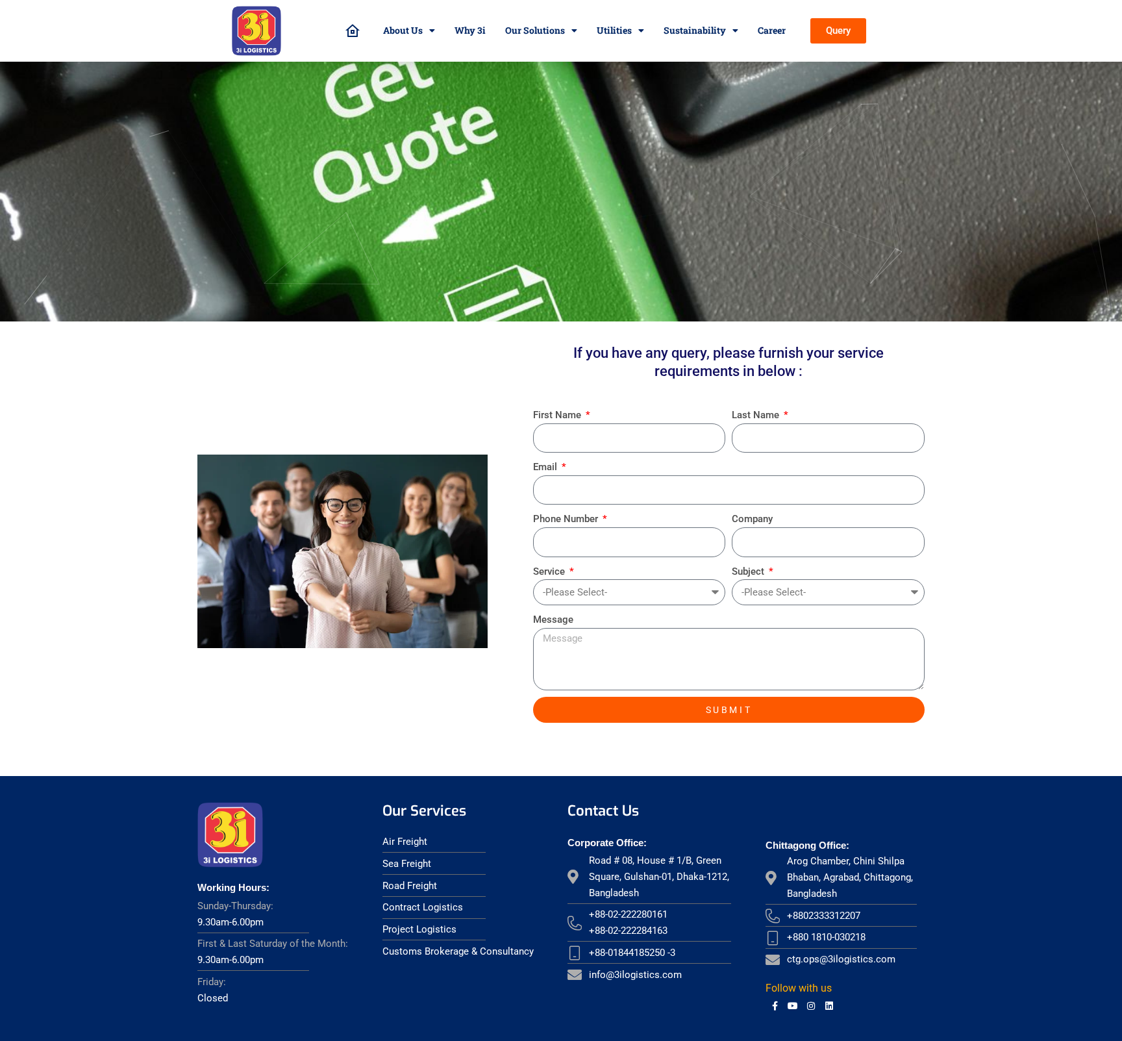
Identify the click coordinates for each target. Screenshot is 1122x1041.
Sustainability (695, 30)
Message (553, 619)
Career (772, 30)
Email (546, 467)
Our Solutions (535, 30)
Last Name (757, 415)
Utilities (614, 30)
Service (550, 571)
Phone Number (567, 519)
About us (403, 30)
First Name (558, 415)
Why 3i (470, 30)
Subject (749, 571)
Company (752, 519)
